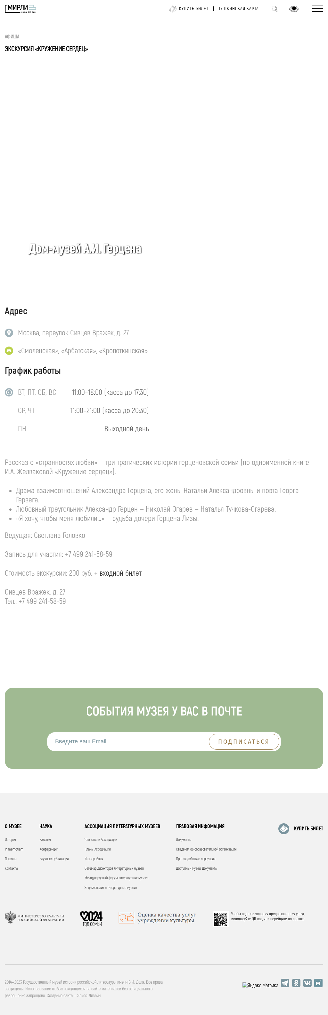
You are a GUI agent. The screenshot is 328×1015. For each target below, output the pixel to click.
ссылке (299, 919)
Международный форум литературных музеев (116, 878)
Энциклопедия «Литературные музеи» (111, 887)
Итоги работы (94, 859)
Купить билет (194, 9)
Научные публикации (54, 859)
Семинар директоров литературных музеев (114, 868)
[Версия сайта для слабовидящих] (294, 9)
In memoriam (14, 849)
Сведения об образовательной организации (206, 849)
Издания (45, 839)
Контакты (11, 868)
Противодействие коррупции (195, 859)
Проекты (11, 859)
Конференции (48, 849)
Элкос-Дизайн (89, 995)
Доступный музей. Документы (196, 868)
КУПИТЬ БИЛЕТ (308, 829)
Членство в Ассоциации (101, 839)
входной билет (121, 573)
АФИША (12, 37)
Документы (184, 839)
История (10, 839)
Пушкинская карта (238, 9)
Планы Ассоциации (98, 849)
